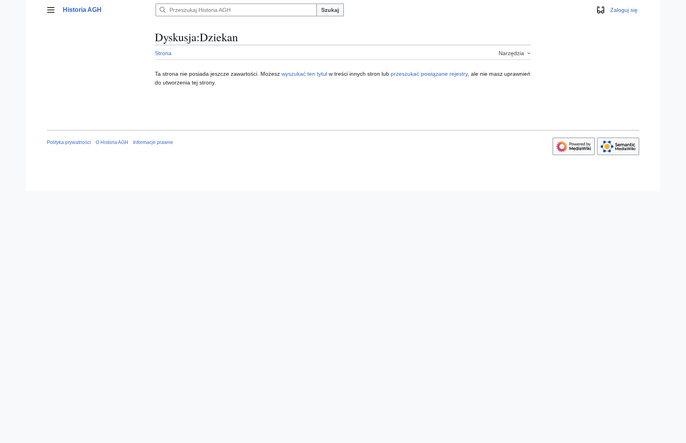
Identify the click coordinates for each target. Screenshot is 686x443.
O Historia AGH (112, 142)
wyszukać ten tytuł (304, 74)
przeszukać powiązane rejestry (429, 74)
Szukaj (330, 10)
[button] (50, 10)
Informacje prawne (153, 142)
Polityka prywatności (69, 142)
